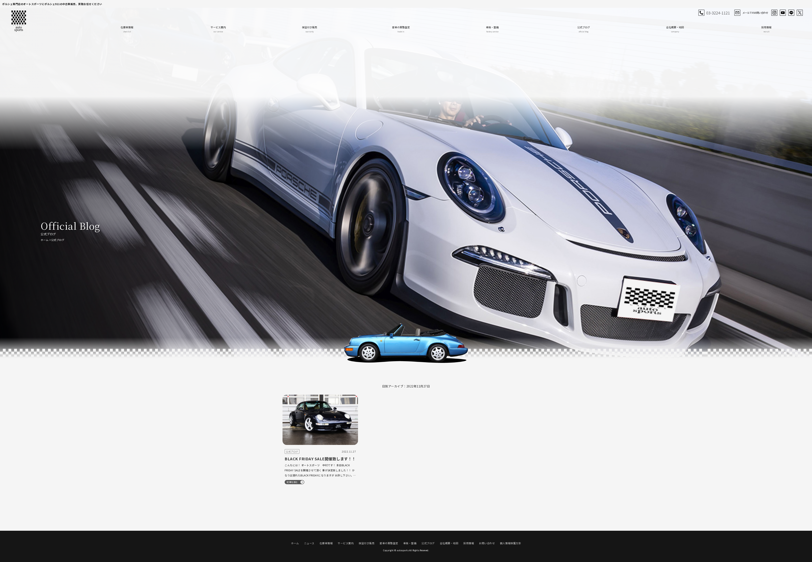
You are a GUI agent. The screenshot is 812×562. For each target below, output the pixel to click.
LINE (791, 12)
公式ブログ (583, 29)
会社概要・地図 (675, 29)
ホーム (45, 240)
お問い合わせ (487, 543)
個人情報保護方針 (510, 543)
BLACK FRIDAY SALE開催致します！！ (320, 458)
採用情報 (766, 29)
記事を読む (292, 482)
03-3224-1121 (718, 12)
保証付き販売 (309, 29)
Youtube (783, 12)
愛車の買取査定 (401, 29)
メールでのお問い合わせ (755, 12)
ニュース (309, 543)
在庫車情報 (127, 29)
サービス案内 (218, 29)
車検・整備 (492, 29)
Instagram (774, 12)
